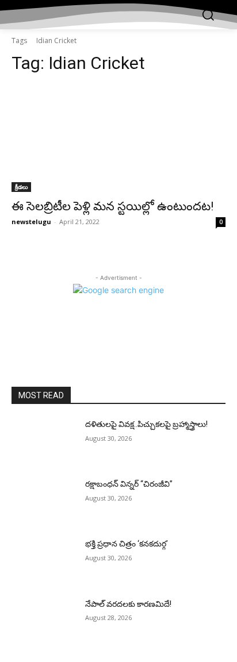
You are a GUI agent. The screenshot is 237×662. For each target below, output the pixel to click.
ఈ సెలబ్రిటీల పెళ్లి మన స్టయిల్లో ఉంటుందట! (112, 206)
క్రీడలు (21, 187)
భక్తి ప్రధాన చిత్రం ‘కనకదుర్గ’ (126, 543)
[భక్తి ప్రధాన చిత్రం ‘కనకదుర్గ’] (44, 560)
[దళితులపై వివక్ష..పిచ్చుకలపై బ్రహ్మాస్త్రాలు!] (44, 441)
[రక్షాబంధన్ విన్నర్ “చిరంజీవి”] (44, 501)
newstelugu (31, 221)
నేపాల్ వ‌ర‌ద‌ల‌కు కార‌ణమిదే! (128, 604)
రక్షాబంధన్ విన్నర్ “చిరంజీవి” (129, 483)
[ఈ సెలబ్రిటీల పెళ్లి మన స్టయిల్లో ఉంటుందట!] (118, 138)
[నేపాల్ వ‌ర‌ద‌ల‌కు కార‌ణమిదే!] (44, 621)
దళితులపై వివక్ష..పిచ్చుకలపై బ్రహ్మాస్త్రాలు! (146, 424)
